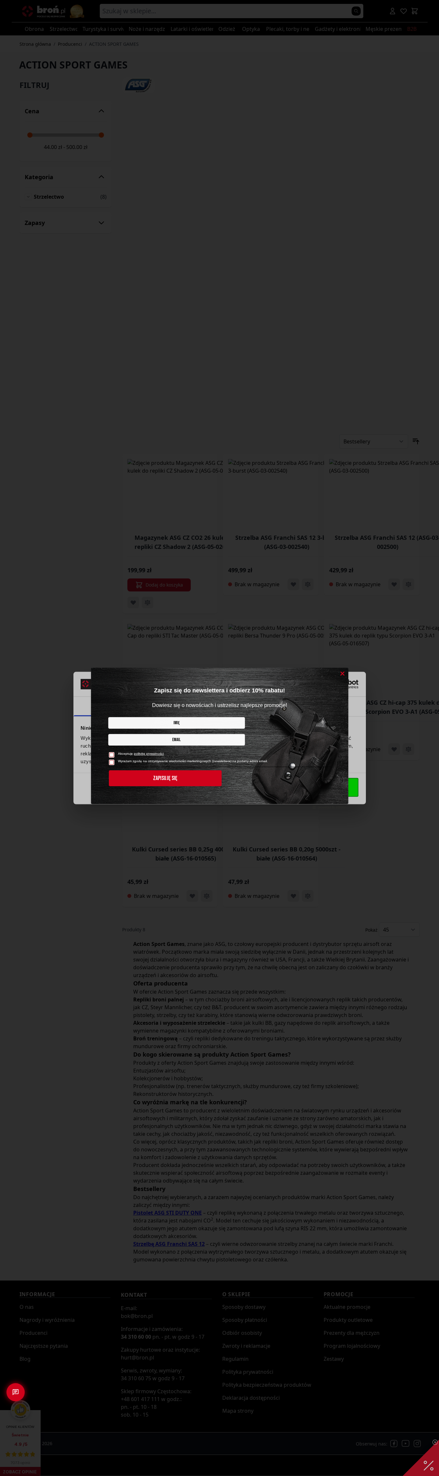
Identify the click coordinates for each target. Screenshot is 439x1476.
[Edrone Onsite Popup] (219, 738)
